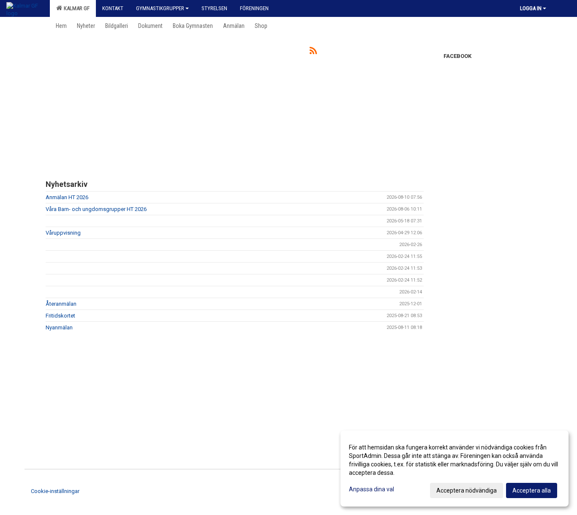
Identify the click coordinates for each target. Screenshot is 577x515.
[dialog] (454, 468)
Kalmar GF (75, 8)
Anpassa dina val (371, 489)
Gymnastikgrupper (160, 8)
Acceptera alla (531, 490)
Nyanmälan (59, 327)
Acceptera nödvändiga (466, 490)
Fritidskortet (60, 315)
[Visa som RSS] (313, 52)
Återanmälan (61, 304)
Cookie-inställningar (55, 491)
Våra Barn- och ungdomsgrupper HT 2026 (96, 209)
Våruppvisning (63, 233)
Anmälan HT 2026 (67, 197)
